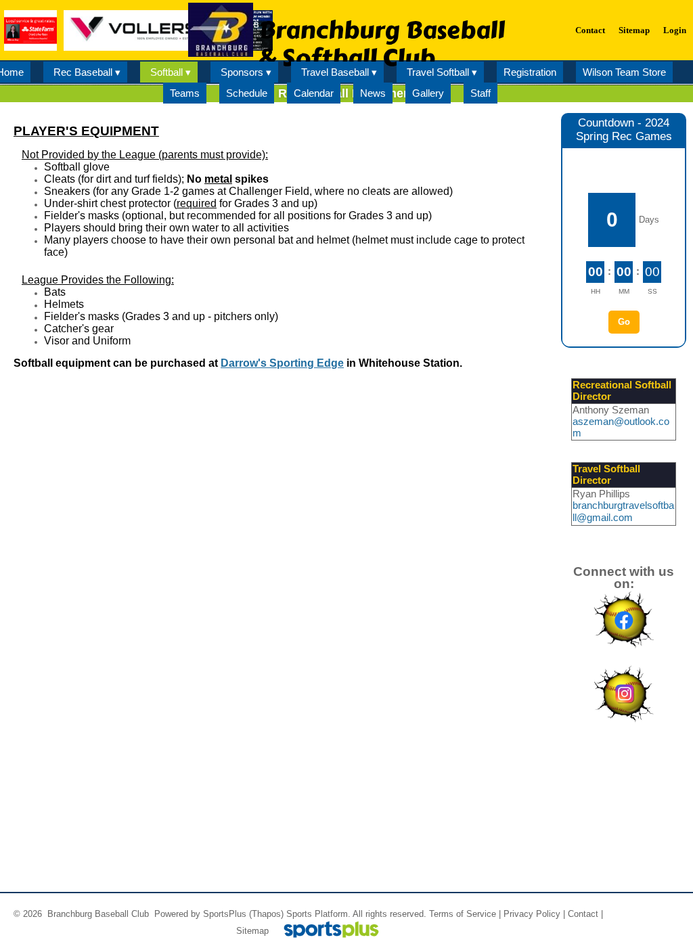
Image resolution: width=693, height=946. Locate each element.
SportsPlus (224, 914)
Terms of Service (462, 914)
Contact (583, 914)
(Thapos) (266, 914)
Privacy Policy (532, 914)
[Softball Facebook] (624, 649)
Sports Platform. (318, 914)
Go (624, 322)
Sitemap (252, 931)
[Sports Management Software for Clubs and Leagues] (325, 931)
